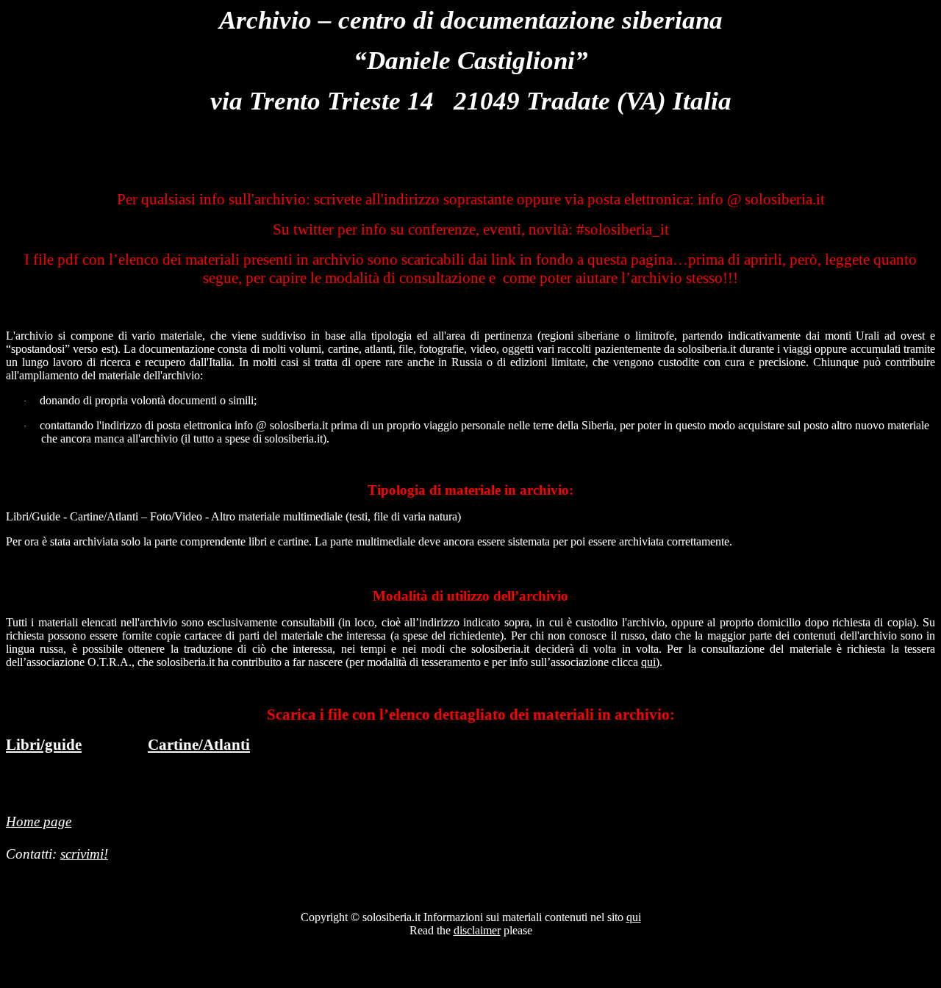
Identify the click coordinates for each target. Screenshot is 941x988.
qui (648, 662)
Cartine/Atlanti (199, 744)
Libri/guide (44, 744)
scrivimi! (84, 854)
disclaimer (477, 930)
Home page (38, 821)
